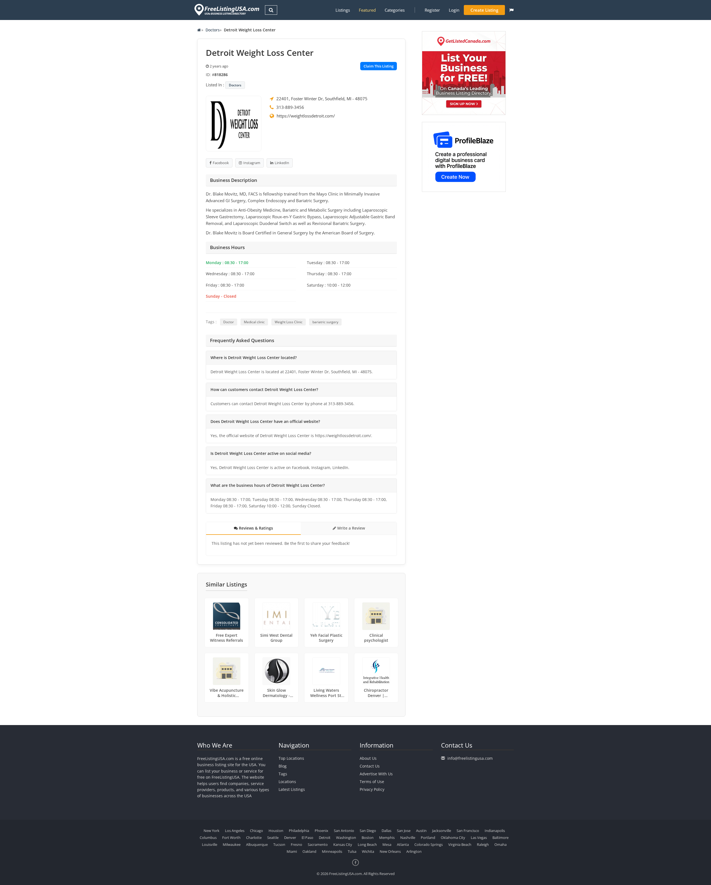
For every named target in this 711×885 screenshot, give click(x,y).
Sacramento (318, 844)
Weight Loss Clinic (288, 322)
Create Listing (484, 10)
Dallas (386, 830)
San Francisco (468, 830)
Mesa (386, 844)
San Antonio (344, 830)
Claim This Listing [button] (379, 66)
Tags (283, 773)
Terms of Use (372, 781)
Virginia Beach (459, 844)
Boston (368, 837)
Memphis (387, 837)
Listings (343, 10)
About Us (368, 758)
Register (432, 10)
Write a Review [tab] (350, 528)
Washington (346, 837)
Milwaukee (232, 844)
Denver (290, 837)
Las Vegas (479, 837)
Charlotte (254, 837)
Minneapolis (332, 851)
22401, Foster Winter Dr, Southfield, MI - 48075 (321, 98)
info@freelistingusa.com (470, 758)
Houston (276, 830)
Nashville (407, 837)
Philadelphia (299, 830)
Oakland (309, 851)
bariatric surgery (325, 322)
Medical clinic (254, 322)
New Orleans (390, 851)
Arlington (414, 851)
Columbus (208, 837)
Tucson (279, 844)
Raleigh (483, 844)
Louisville (209, 844)
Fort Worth (231, 837)
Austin (421, 830)
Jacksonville (441, 830)
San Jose (403, 830)
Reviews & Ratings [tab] (255, 528)
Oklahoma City (453, 837)
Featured (367, 10)
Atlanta (403, 844)
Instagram (251, 162)
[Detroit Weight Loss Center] (233, 123)
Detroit (325, 837)
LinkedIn (282, 162)
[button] (511, 10)
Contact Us (370, 766)
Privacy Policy (372, 789)
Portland (428, 837)
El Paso (307, 837)
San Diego (368, 830)
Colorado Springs (428, 844)
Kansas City (342, 844)
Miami (292, 851)
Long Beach (367, 844)
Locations (287, 781)
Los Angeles (234, 830)
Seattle (273, 837)
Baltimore (500, 837)
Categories (395, 10)
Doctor (228, 322)
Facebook (221, 162)
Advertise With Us (376, 773)
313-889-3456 (290, 107)
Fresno (296, 844)
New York (211, 830)
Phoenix (321, 830)
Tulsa (352, 851)
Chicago (256, 830)
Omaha (500, 844)
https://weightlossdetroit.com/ (306, 116)
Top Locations (291, 758)
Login (454, 10)
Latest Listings (292, 789)
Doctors (213, 29)
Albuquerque (257, 844)
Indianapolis (495, 830)
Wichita (368, 851)
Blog (283, 766)
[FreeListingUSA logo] (226, 9)
